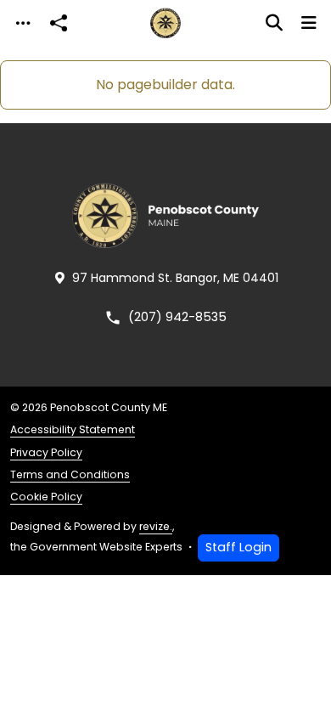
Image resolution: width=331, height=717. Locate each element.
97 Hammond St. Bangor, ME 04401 (175, 277)
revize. (155, 526)
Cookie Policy (46, 496)
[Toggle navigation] (23, 23)
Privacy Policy (46, 452)
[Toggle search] (274, 23)
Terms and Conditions (70, 474)
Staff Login (238, 547)
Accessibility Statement (72, 429)
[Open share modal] (58, 23)
